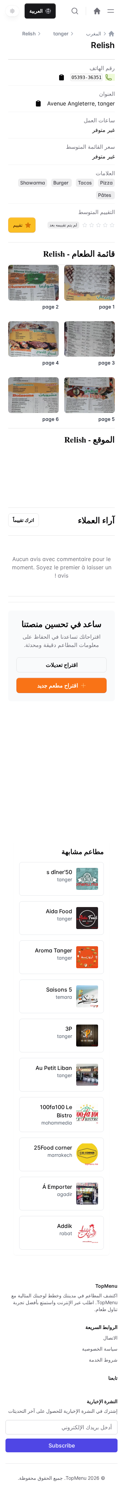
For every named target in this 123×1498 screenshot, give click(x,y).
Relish (29, 33)
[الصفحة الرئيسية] (111, 33)
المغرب (93, 33)
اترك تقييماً (23, 520)
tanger (60, 33)
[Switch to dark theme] (12, 10)
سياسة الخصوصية (100, 1349)
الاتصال (110, 1338)
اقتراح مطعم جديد (57, 685)
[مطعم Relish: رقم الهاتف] (110, 77)
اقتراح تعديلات (62, 664)
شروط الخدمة (103, 1360)
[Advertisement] (61, 768)
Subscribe (62, 1445)
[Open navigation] (111, 11)
